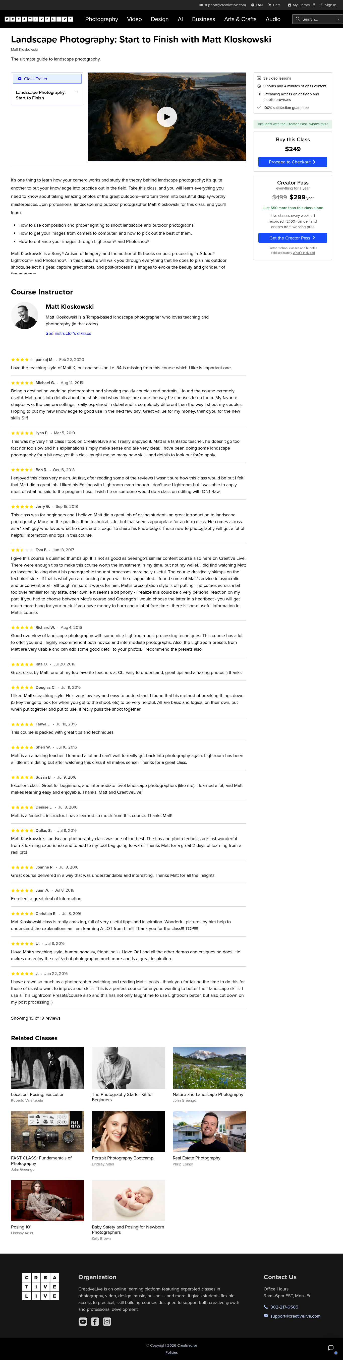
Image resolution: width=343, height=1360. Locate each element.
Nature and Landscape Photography (208, 1094)
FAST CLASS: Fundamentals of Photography (41, 1160)
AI (180, 19)
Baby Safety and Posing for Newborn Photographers (128, 1229)
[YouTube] (82, 1321)
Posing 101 (21, 1227)
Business (203, 19)
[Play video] (167, 117)
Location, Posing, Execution (38, 1094)
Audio (273, 19)
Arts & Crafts (240, 19)
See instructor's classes (68, 333)
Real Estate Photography (196, 1158)
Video (134, 19)
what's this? (318, 124)
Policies (171, 1352)
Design (160, 19)
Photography (101, 19)
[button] (331, 1348)
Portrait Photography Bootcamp (122, 1158)
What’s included (304, 253)
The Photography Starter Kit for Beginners (122, 1097)
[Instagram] (106, 1321)
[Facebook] (94, 1321)
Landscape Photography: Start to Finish (41, 95)
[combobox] (318, 19)
